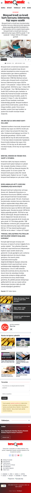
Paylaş (4, 59)
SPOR (23, 8)
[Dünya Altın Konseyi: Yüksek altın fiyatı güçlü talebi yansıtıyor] (8, 341)
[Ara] (28, 3)
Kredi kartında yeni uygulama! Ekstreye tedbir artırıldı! (22, 362)
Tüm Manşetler (7, 466)
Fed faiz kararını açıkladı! (22, 346)
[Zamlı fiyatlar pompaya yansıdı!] (23, 370)
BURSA (3, 8)
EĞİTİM (23, 474)
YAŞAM (25, 475)
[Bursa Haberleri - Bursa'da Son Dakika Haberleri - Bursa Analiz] (15, 2)
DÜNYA (17, 474)
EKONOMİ (17, 475)
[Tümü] (29, 420)
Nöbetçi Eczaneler (7, 460)
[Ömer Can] (5, 327)
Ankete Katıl (5, 437)
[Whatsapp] (21, 455)
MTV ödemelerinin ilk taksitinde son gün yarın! (7, 375)
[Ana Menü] (1, 3)
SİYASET (9, 8)
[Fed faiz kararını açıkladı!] (23, 341)
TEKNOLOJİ (17, 8)
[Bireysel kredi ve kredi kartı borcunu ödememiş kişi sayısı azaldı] (15, 49)
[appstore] (11, 479)
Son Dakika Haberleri (8, 468)
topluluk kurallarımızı (15, 403)
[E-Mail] (11, 329)
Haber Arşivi (6, 469)
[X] (13, 455)
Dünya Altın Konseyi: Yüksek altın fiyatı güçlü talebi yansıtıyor (8, 348)
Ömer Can (12, 326)
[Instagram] (15, 455)
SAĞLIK (4, 475)
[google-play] (19, 479)
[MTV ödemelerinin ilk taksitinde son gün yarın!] (8, 370)
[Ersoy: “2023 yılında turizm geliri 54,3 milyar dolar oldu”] (8, 355)
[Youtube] (18, 455)
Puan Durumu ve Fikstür (9, 465)
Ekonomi (15, 12)
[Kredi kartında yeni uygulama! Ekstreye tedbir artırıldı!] (23, 355)
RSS (4, 486)
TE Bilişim (19, 491)
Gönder (4, 398)
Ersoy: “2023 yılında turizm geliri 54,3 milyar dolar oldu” (8, 361)
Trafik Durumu (6, 463)
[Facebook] (10, 455)
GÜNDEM (4, 474)
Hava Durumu (6, 461)
